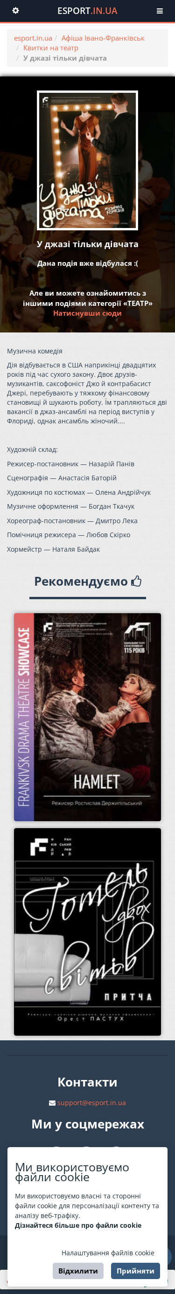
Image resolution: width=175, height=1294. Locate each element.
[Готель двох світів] (87, 932)
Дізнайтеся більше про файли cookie (78, 1225)
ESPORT (87, 11)
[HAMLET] (87, 717)
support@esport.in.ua (91, 1102)
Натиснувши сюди (87, 313)
